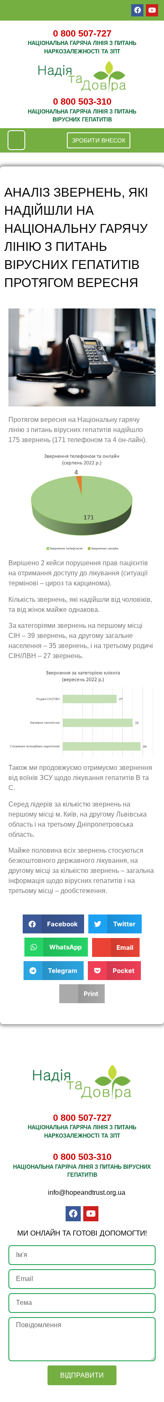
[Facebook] (137, 10)
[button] (16, 140)
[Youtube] (152, 10)
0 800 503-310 (82, 101)
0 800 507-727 (82, 33)
